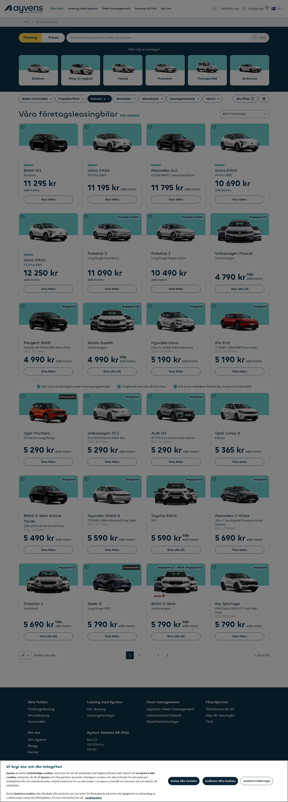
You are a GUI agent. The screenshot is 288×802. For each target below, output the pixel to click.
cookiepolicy (93, 798)
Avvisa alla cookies (184, 780)
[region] (144, 781)
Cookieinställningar (256, 780)
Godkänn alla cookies (220, 780)
